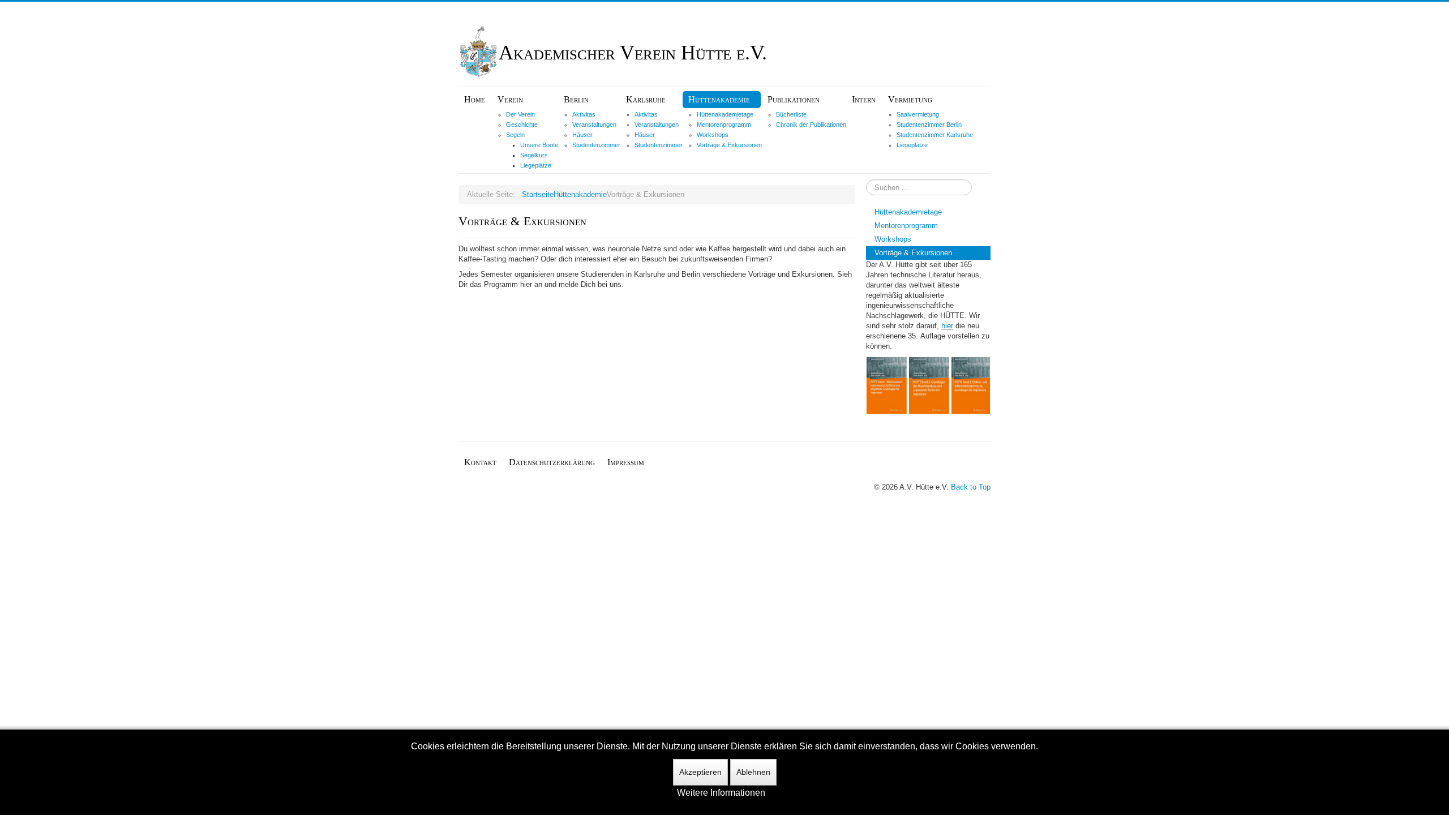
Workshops (712, 134)
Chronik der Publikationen (811, 124)
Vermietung (910, 99)
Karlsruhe (646, 99)
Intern (864, 99)
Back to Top (971, 487)
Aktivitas (583, 114)
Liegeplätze (535, 165)
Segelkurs (534, 155)
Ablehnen (753, 772)
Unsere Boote (539, 144)
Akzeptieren (700, 772)
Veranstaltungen (594, 124)
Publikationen (794, 99)
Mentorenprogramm (724, 124)
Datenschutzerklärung (552, 462)
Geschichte (522, 124)
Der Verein (520, 114)
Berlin (576, 99)
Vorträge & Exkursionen (729, 144)
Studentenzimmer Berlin (929, 124)
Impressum (625, 462)
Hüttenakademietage (725, 114)
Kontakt (480, 462)
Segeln (515, 134)
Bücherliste (791, 114)
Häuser (582, 134)
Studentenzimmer (596, 144)
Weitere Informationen (721, 792)
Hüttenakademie (719, 99)
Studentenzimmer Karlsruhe (935, 134)
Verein (510, 99)
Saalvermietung (918, 114)
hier (947, 325)
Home (474, 99)
